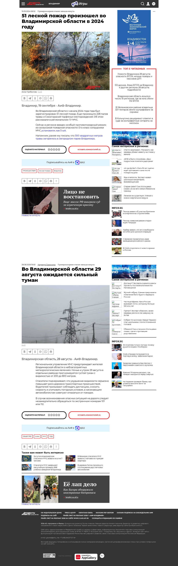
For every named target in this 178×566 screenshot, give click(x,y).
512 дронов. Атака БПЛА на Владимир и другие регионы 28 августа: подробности (134, 87)
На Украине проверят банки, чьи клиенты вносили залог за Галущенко (137, 383)
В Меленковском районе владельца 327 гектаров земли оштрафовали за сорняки (134, 109)
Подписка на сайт (49, 515)
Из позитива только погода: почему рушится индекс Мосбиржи (138, 346)
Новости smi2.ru (31, 215)
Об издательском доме (51, 513)
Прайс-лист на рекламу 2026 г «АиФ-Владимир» (83, 515)
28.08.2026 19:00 (28, 265)
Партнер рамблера (64, 556)
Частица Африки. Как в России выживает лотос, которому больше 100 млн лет (139, 304)
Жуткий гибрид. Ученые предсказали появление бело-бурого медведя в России (140, 294)
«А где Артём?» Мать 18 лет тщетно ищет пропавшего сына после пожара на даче (139, 170)
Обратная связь (86, 513)
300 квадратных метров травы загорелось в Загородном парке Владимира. (69, 137)
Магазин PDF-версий (105, 513)
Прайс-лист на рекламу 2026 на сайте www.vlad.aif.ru (65, 518)
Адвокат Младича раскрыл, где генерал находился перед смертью (138, 373)
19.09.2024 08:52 (28, 11)
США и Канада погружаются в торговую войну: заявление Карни (138, 355)
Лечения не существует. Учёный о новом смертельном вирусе (138, 197)
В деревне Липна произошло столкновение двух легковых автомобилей (90, 467)
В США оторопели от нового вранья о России (138, 249)
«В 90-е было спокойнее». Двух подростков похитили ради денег (138, 160)
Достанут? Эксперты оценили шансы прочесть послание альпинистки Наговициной (140, 285)
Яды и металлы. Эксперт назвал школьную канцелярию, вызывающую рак (137, 179)
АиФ (40, 92)
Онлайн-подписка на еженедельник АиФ (135, 513)
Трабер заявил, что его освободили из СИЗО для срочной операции (138, 231)
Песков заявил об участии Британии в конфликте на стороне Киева (139, 212)
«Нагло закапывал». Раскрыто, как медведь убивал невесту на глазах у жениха (139, 152)
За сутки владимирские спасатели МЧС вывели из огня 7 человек (48, 458)
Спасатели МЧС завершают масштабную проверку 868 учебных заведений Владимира (47, 467)
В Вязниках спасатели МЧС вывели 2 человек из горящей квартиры (90, 458)
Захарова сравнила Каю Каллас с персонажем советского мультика (138, 364)
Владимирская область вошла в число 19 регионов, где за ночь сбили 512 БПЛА (134, 98)
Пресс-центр (70, 513)
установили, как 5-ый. (53, 130)
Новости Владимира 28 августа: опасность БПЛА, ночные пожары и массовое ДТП (134, 76)
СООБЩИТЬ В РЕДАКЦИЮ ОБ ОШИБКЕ (107, 518)
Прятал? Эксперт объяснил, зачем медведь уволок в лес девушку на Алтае (138, 313)
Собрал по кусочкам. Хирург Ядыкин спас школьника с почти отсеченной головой (140, 322)
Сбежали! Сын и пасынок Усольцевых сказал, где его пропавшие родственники (140, 331)
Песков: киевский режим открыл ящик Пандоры (137, 222)
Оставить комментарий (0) (89, 149)
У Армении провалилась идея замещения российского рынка (136, 240)
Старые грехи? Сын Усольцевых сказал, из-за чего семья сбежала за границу (139, 188)
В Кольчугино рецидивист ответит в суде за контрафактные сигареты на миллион (134, 120)
